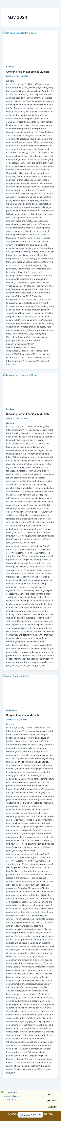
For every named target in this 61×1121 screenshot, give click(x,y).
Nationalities (11, 710)
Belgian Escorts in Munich (22, 715)
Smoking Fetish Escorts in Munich (27, 71)
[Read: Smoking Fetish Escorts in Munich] (30, 46)
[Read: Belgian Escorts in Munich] (30, 690)
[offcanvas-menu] (57, 7)
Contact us (52, 1106)
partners (52, 1100)
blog (50, 1094)
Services (10, 67)
